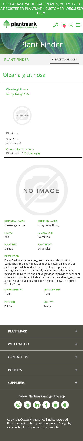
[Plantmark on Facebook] (46, 405)
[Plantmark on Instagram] (18, 405)
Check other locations (20, 149)
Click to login (32, 153)
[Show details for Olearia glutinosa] (22, 115)
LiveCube (54, 427)
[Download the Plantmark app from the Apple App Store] (55, 405)
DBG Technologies (19, 427)
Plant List (63, 25)
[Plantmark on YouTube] (27, 405)
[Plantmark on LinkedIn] (37, 405)
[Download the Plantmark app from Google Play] (65, 405)
